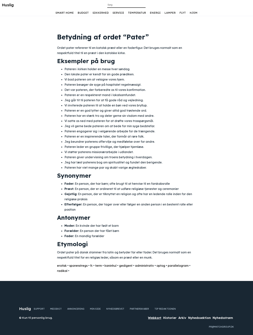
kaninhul (110, 265)
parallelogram (178, 265)
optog (161, 265)
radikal (62, 271)
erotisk (62, 265)
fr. (91, 265)
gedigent (125, 265)
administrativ (144, 265)
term (98, 265)
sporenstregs (78, 265)
